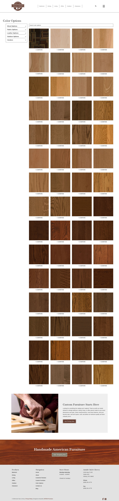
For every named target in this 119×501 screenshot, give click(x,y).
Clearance (77, 6)
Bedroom (41, 6)
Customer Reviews (41, 477)
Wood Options (12, 26)
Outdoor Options (13, 36)
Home (37, 472)
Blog (37, 488)
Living (56, 6)
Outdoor (69, 6)
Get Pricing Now (69, 421)
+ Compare (39, 50)
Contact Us (39, 486)
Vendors (10, 40)
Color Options (39, 483)
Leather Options (12, 33)
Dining (49, 6)
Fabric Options (12, 29)
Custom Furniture (40, 480)
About (37, 475)
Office (62, 6)
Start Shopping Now (59, 454)
